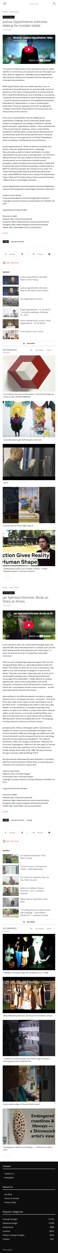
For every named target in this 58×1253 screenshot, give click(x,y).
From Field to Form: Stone (31, 331)
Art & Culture (14, 12)
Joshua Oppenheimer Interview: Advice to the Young (33, 278)
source (5, 233)
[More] (49, 254)
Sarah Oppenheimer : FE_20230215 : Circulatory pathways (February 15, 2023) (35, 312)
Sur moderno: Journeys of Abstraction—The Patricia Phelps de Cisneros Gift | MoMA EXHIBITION (28, 395)
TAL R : (5, 482)
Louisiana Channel (17, 242)
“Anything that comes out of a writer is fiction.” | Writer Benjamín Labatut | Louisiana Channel (25, 570)
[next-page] (8, 577)
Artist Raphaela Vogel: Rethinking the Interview (22, 440)
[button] (11, 263)
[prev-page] (4, 577)
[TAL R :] (29, 462)
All (31, 350)
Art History (39, 350)
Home (5, 12)
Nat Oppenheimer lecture (31, 299)
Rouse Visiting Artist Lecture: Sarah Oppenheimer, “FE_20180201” (35, 321)
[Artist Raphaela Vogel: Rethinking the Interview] (29, 419)
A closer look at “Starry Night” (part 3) (18, 525)
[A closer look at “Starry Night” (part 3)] (29, 505)
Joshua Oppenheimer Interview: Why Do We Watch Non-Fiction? (34, 289)
